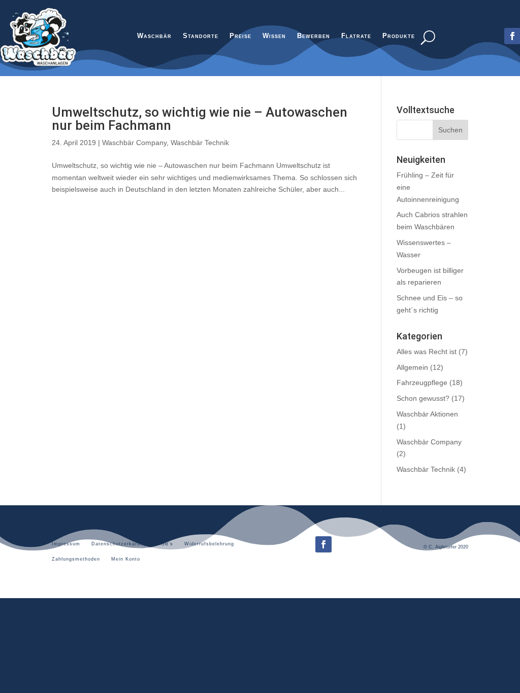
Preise (240, 37)
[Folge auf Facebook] (323, 544)
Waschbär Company (134, 142)
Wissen (274, 37)
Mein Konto (125, 559)
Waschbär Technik (200, 142)
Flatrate (356, 37)
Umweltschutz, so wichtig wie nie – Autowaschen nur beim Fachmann (199, 119)
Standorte (200, 37)
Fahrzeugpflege (422, 382)
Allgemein (412, 367)
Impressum (66, 543)
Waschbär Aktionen (427, 414)
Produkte (398, 37)
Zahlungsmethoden (76, 559)
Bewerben (313, 37)
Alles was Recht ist (427, 352)
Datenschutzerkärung (118, 543)
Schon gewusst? (423, 398)
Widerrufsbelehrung (209, 543)
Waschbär (154, 37)
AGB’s (165, 543)
